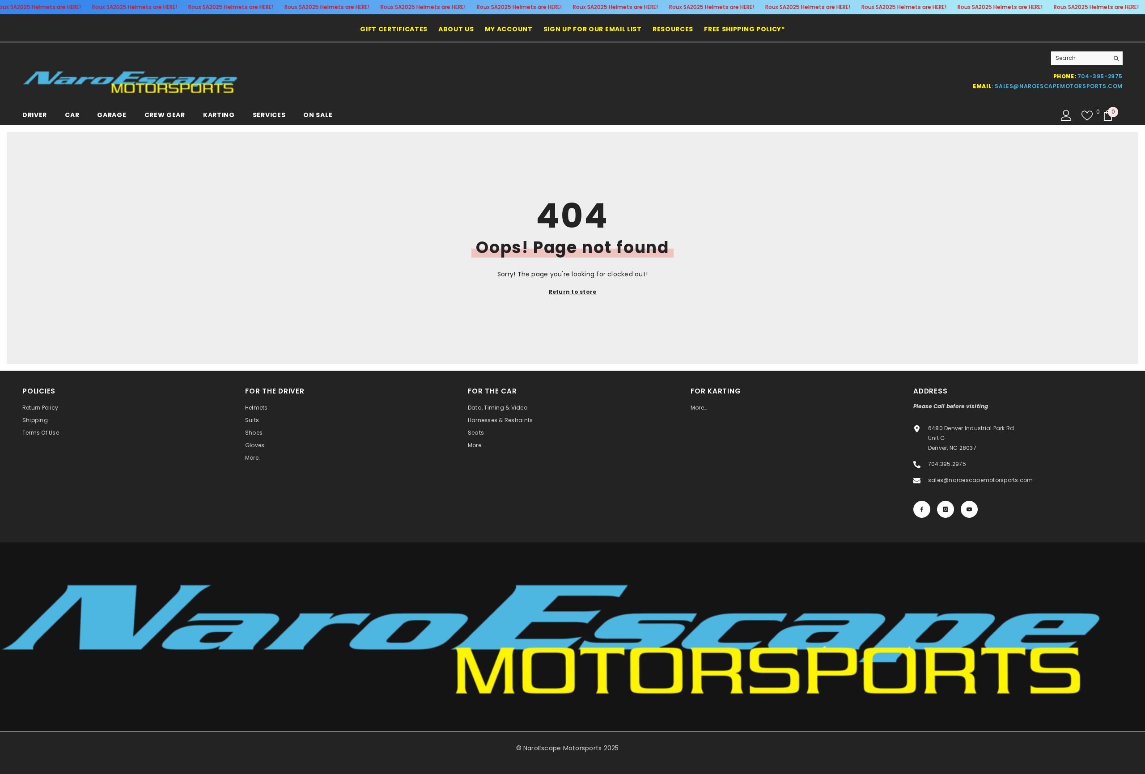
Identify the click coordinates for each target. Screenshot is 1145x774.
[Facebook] (921, 509)
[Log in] (1066, 115)
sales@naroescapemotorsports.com (1059, 86)
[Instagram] (945, 509)
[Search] (1087, 58)
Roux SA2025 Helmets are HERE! (134, 7)
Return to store (573, 292)
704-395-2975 (1100, 76)
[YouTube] (969, 509)
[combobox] (1080, 58)
